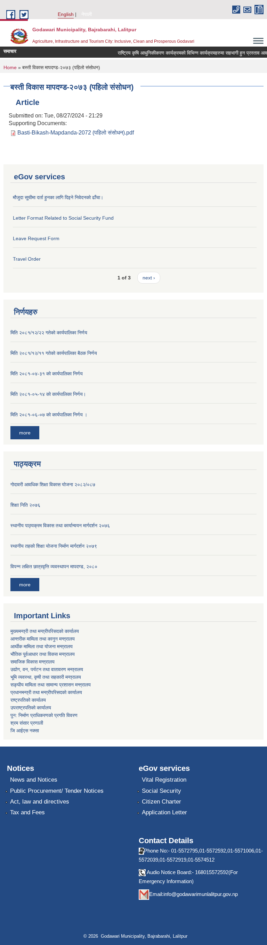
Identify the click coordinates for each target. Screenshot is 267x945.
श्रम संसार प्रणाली (26, 723)
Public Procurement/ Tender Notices (57, 791)
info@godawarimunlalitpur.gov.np (200, 894)
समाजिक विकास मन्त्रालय (32, 662)
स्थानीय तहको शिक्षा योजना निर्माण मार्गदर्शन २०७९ (53, 546)
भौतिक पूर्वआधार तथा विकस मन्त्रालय (42, 654)
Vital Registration (164, 779)
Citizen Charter (161, 801)
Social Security (161, 791)
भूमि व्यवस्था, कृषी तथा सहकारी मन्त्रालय (45, 677)
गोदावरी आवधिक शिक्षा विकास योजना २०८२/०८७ (52, 484)
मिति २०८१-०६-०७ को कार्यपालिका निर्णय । (48, 414)
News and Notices (33, 779)
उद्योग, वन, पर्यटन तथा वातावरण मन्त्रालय (46, 669)
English (66, 14)
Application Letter (164, 812)
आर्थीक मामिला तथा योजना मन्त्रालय (41, 646)
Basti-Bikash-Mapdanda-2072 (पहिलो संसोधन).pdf (75, 133)
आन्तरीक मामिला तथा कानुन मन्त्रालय (42, 639)
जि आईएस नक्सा (24, 730)
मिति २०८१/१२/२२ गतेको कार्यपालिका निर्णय (48, 332)
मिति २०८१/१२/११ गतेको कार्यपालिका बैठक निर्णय (53, 353)
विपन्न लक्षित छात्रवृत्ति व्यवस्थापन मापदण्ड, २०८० (53, 566)
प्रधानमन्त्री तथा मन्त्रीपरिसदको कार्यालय (46, 692)
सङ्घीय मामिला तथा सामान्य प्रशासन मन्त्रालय (50, 684)
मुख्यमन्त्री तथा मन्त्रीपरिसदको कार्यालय (44, 631)
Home (10, 67)
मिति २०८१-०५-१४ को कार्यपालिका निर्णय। (48, 394)
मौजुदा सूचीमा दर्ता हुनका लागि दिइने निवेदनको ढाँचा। (58, 197)
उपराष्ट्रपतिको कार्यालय (30, 707)
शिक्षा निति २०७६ (25, 505)
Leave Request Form (36, 238)
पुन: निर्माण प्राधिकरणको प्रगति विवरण (44, 715)
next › (149, 277)
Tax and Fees (27, 812)
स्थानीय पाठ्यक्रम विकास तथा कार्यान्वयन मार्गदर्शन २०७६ (60, 525)
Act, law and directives (39, 801)
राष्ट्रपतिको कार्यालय (28, 700)
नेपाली (86, 14)
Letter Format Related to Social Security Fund (63, 218)
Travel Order (27, 259)
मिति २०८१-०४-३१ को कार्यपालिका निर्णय (46, 373)
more (25, 432)
